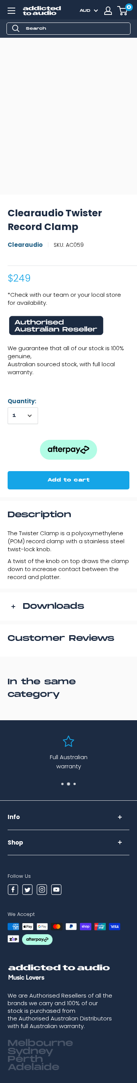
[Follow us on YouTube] (56, 890)
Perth (25, 1059)
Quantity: (22, 401)
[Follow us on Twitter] (27, 890)
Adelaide (33, 1067)
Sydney (30, 1051)
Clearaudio (25, 245)
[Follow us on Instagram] (42, 890)
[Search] (15, 29)
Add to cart (69, 480)
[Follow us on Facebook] (13, 890)
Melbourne (40, 1043)
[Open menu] (11, 11)
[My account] (108, 10)
